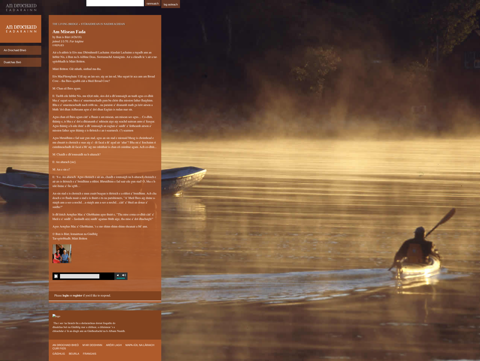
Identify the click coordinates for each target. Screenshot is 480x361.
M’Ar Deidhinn (92, 345)
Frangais (89, 353)
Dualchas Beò (12, 62)
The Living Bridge (65, 24)
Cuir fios (59, 348)
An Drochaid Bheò (15, 50)
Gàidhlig (58, 353)
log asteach (171, 4)
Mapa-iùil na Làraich (139, 345)
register (77, 295)
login (66, 295)
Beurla (74, 353)
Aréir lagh (114, 345)
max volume (124, 275)
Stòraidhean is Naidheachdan (103, 24)
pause (56, 276)
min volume (117, 275)
